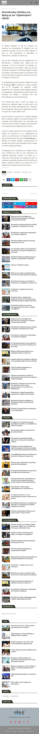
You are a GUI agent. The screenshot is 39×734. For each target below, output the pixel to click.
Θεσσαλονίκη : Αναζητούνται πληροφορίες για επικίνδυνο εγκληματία (23, 233)
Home (8, 731)
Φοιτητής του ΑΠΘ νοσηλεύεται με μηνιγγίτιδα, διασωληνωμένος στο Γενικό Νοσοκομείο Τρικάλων (23, 659)
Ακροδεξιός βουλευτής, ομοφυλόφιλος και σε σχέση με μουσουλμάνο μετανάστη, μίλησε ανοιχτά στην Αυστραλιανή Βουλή (23, 480)
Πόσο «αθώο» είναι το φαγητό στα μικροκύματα (21, 683)
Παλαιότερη (33, 194)
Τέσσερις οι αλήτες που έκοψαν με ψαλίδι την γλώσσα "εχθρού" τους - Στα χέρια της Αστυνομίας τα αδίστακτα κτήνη (23, 526)
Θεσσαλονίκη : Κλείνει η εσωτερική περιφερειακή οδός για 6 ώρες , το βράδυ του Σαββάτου (23, 307)
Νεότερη (5, 194)
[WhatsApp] (21, 179)
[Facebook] (8, 179)
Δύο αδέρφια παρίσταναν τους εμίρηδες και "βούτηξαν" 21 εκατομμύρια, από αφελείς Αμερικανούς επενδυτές (24, 504)
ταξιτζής (4, 174)
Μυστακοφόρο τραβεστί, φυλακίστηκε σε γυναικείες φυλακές (23, 431)
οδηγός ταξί (24, 172)
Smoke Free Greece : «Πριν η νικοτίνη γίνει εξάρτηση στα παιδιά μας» (22, 626)
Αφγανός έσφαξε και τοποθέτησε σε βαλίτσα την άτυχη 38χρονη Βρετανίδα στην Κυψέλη (24, 360)
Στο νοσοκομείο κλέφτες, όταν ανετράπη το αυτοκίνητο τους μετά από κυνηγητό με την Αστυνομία (23, 250)
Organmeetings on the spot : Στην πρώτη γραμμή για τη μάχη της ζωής (22, 642)
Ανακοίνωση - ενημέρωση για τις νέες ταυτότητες (22, 290)
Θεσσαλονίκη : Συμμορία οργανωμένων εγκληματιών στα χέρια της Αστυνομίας (22, 393)
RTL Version (29, 731)
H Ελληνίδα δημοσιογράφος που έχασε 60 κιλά (23, 675)
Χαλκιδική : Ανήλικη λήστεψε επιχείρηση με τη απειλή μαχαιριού (23, 409)
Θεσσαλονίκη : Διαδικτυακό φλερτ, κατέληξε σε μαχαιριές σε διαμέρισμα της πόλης (23, 225)
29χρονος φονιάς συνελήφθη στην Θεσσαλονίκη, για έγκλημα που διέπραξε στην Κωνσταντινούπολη (23, 218)
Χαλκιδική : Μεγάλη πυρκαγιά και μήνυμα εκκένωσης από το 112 (23, 241)
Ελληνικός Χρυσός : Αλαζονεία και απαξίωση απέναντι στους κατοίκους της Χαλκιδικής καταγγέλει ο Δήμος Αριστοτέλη (23, 299)
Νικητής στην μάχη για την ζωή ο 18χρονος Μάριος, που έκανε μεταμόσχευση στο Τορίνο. (23, 667)
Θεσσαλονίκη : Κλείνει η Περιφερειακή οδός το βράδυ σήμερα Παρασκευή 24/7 (23, 598)
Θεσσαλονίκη (17, 172)
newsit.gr (5, 167)
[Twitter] (13, 179)
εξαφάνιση (14, 9)
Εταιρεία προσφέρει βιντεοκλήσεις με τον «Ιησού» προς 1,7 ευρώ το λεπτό (23, 512)
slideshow (6, 696)
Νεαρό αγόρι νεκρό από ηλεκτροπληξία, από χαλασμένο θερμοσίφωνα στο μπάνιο (24, 557)
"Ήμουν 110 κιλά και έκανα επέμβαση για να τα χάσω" (23, 650)
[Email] (25, 179)
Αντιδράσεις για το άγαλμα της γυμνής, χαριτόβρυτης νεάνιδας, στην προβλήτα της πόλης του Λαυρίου (24, 423)
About (14, 731)
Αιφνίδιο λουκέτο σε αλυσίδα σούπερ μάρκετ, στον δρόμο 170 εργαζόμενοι (22, 533)
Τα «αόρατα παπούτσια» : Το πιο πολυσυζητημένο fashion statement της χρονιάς (23, 496)
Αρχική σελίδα (6, 9)
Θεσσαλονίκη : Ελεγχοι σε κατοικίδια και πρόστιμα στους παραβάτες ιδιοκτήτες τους (24, 282)
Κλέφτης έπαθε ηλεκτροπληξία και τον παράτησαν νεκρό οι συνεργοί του (22, 352)
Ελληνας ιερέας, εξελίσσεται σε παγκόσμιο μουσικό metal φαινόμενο (23, 463)
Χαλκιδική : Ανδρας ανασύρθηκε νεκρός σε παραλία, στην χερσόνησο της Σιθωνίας (23, 257)
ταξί (30, 172)
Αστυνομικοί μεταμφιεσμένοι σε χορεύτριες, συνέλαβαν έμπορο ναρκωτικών (24, 471)
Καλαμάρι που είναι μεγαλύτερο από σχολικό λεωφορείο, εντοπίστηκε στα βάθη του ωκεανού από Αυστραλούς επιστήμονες (24, 448)
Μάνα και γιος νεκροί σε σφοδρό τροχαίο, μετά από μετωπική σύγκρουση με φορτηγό (24, 274)
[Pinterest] (17, 179)
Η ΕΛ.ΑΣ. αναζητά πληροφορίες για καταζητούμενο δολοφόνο (21, 368)
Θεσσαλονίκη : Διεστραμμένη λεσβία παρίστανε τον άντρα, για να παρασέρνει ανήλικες (23, 440)
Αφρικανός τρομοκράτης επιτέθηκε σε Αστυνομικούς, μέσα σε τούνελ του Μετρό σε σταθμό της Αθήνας (24, 377)
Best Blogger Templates (23, 728)
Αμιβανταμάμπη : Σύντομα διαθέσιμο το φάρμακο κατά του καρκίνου (22, 634)
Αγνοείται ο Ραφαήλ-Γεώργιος (20, 265)
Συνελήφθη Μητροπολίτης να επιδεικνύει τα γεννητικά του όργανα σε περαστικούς (24, 455)
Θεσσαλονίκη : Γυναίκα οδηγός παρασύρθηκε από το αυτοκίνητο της (22, 487)
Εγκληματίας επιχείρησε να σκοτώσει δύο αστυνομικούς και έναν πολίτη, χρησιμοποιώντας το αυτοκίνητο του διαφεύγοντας (23, 386)
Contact (21, 731)
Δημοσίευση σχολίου (7, 189)
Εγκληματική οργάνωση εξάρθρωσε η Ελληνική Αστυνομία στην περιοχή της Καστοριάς (22, 402)
